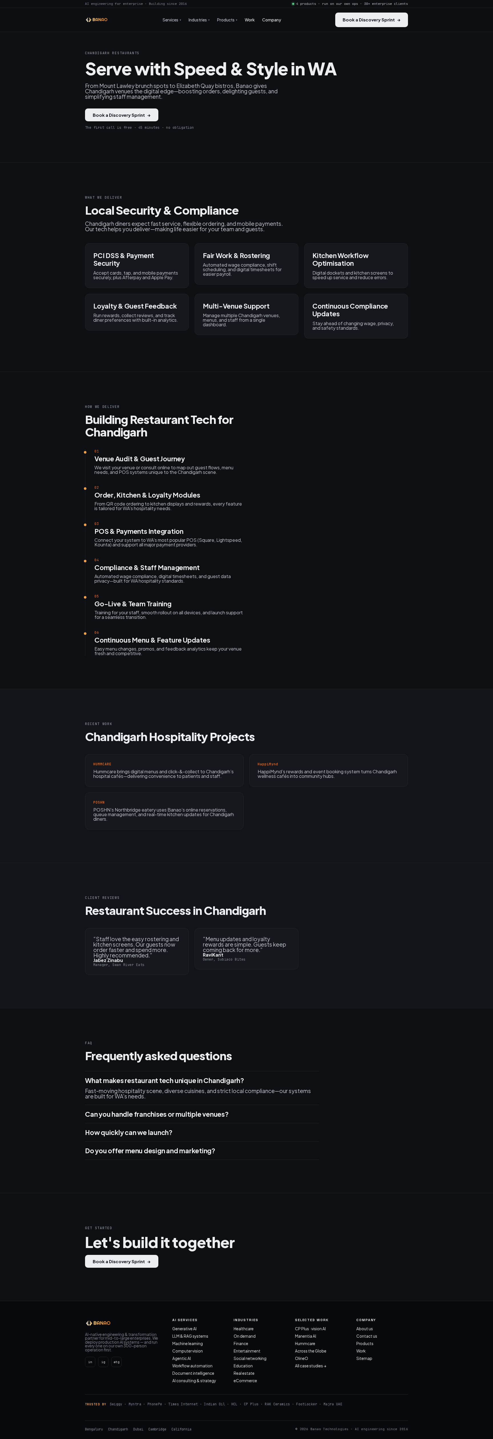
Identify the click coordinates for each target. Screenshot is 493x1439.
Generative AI (184, 1328)
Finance (241, 1343)
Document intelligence (193, 1373)
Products (364, 1343)
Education (243, 1365)
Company (271, 19)
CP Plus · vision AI (310, 1328)
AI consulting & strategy (194, 1380)
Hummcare (305, 1343)
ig (103, 1362)
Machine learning (187, 1343)
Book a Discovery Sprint (372, 19)
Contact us (366, 1336)
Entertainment (247, 1351)
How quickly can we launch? (129, 1132)
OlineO (301, 1358)
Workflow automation (192, 1365)
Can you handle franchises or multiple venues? (157, 1114)
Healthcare (244, 1328)
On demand (245, 1336)
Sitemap (364, 1358)
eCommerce (245, 1380)
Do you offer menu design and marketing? (150, 1150)
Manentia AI (305, 1336)
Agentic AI (181, 1358)
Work (250, 19)
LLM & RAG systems (190, 1336)
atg (117, 1362)
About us (364, 1328)
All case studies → (310, 1365)
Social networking (250, 1358)
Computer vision (187, 1351)
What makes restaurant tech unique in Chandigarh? (164, 1080)
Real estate (244, 1373)
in (90, 1362)
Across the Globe (310, 1351)
